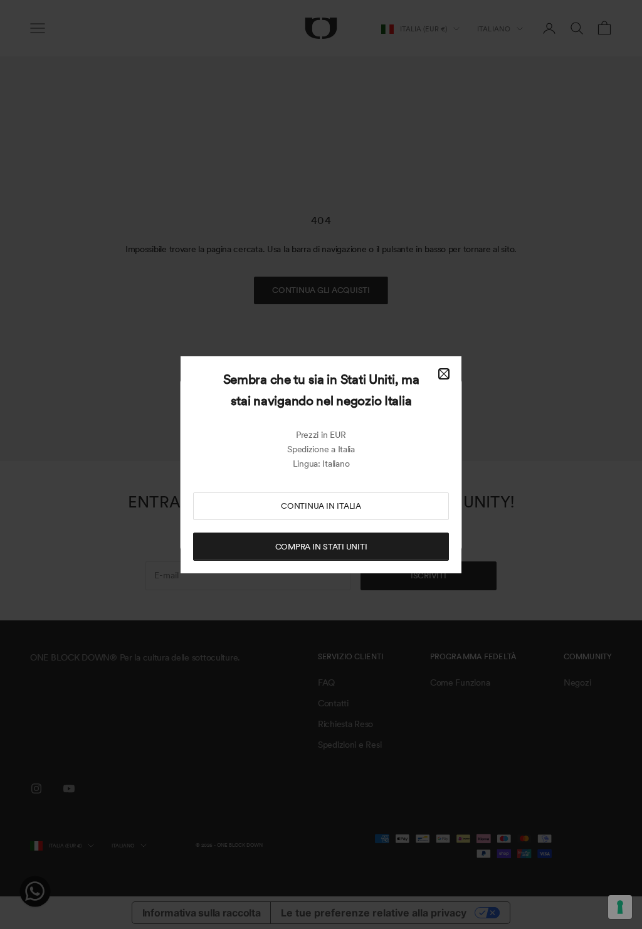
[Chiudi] (444, 374)
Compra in (321, 546)
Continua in (321, 506)
